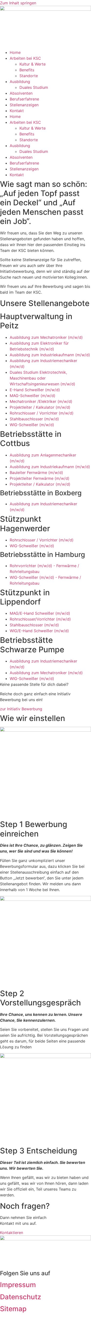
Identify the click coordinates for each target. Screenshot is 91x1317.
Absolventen (21, 93)
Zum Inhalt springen (18, 2)
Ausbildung (20, 81)
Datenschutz (20, 1297)
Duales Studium (33, 87)
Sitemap (13, 1309)
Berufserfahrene (24, 99)
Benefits (26, 69)
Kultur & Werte (32, 64)
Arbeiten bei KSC (25, 58)
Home (15, 52)
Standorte (28, 75)
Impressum (18, 1285)
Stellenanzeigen (24, 104)
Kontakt (17, 110)
